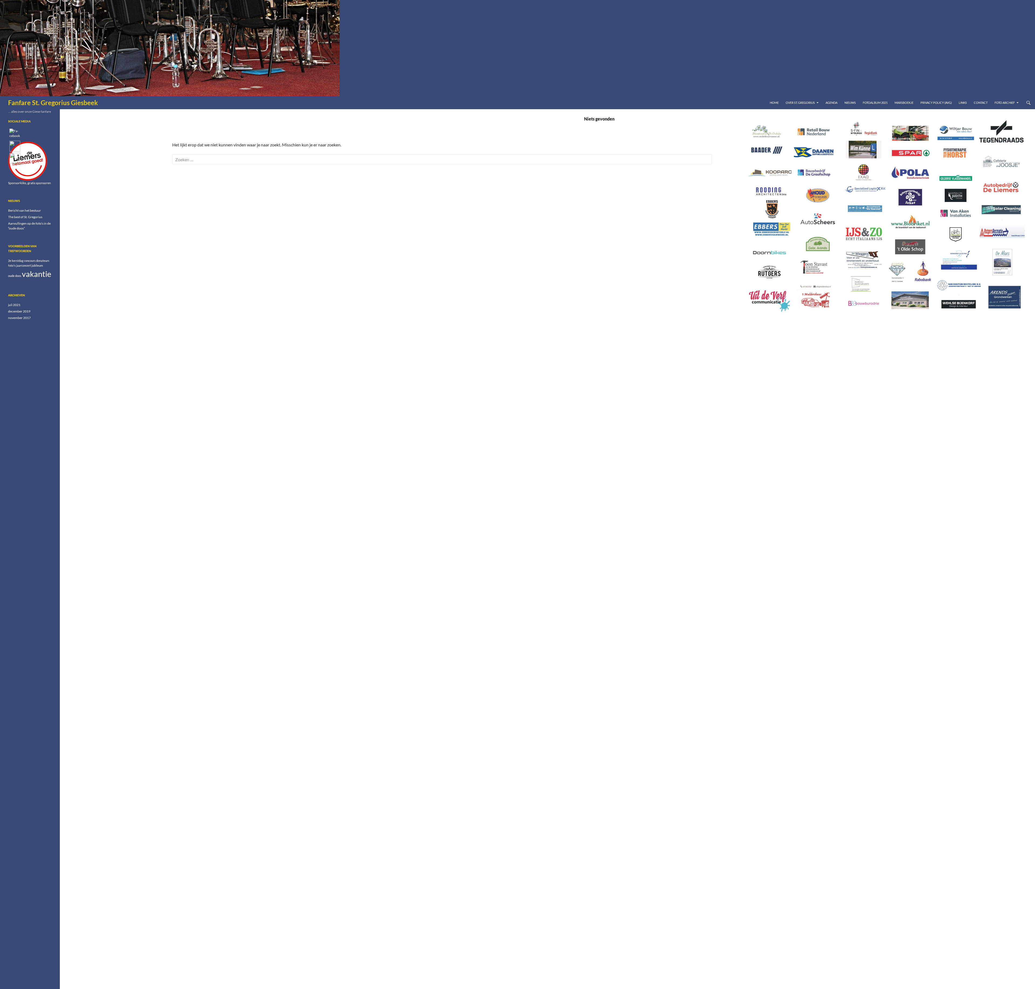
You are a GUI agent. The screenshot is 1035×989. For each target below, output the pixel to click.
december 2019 (19, 311)
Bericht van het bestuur (24, 210)
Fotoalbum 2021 (875, 102)
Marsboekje (904, 102)
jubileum (37, 265)
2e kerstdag (15, 260)
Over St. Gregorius (800, 102)
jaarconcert (23, 265)
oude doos (14, 275)
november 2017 (19, 318)
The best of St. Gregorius (25, 217)
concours (30, 260)
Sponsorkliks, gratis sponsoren (29, 183)
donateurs (42, 260)
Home (774, 102)
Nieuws (850, 102)
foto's (12, 265)
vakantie (36, 274)
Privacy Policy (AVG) (936, 102)
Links (963, 102)
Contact (981, 102)
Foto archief (1005, 102)
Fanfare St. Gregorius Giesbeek (53, 103)
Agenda (831, 102)
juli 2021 (14, 305)
